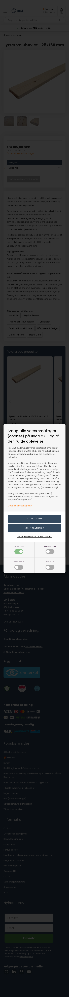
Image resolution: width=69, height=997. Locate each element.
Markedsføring (50, 546)
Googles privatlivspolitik (20, 505)
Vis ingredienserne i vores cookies (34, 536)
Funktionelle (19, 562)
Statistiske (50, 562)
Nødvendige (19, 546)
